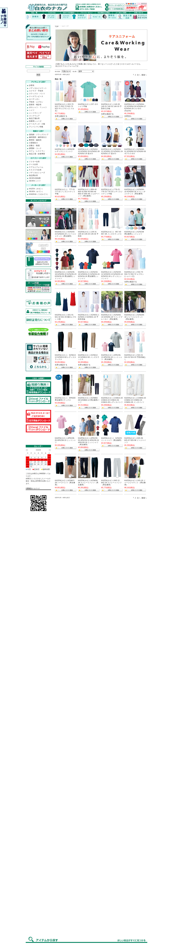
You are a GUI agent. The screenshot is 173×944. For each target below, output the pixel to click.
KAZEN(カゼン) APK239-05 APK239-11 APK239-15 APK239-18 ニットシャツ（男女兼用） (88, 441)
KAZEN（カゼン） (36, 189)
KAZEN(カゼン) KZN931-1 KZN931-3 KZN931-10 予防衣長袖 (88, 317)
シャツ (31, 110)
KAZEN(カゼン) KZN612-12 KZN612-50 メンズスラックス (88, 357)
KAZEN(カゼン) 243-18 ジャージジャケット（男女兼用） (135, 482)
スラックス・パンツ (37, 94)
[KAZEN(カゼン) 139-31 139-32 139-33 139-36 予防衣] (89, 218)
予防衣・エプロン (36, 102)
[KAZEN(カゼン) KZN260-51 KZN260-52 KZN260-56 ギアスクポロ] (135, 136)
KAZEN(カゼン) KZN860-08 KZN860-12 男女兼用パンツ (88, 400)
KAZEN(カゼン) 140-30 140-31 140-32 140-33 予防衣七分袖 (111, 106)
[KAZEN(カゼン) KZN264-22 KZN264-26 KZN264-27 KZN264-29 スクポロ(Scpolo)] (135, 91)
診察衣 (31, 85)
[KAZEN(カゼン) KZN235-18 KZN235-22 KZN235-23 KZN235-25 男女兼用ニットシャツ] (65, 259)
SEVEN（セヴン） (36, 191)
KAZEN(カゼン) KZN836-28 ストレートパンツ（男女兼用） (88, 482)
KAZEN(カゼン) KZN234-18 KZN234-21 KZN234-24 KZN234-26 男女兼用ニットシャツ (89, 275)
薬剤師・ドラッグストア (39, 135)
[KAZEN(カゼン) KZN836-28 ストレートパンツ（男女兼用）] (89, 467)
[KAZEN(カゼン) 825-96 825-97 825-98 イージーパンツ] (135, 425)
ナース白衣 (33, 164)
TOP (57, 26)
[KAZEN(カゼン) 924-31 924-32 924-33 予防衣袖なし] (135, 342)
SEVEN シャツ (35, 181)
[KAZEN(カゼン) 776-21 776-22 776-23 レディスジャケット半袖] (112, 176)
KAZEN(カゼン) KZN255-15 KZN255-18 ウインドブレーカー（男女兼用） (111, 317)
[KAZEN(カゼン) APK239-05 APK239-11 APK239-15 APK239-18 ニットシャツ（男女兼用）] (89, 425)
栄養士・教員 (34, 146)
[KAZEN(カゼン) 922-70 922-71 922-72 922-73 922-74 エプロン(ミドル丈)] (65, 91)
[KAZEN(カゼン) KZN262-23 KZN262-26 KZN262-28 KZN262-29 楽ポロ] (89, 136)
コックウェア (34, 116)
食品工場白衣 (34, 118)
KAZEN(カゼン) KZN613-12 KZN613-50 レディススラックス (65, 357)
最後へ (144, 75)
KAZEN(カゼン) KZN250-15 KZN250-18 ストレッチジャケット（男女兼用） (135, 191)
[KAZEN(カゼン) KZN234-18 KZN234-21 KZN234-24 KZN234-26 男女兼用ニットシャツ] (89, 259)
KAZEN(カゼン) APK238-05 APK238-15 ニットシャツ (65, 440)
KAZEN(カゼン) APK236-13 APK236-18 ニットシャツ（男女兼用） (111, 357)
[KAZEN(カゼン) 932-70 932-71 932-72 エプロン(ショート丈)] (135, 259)
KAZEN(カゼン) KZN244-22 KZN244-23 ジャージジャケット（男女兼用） (65, 234)
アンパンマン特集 (36, 127)
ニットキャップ (35, 113)
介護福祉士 (33, 143)
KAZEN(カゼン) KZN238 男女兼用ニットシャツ (134, 233)
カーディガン (34, 99)
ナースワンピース (36, 96)
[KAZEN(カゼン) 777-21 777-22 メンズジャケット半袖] (65, 176)
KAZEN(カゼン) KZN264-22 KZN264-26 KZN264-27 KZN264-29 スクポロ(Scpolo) (135, 107)
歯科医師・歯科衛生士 (38, 137)
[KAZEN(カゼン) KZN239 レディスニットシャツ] (65, 136)
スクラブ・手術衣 (36, 91)
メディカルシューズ (37, 173)
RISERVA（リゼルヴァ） (39, 194)
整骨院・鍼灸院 (35, 140)
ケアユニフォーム (36, 167)
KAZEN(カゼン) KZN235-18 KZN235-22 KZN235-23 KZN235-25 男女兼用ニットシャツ (65, 275)
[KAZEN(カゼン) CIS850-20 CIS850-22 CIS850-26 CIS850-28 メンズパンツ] (135, 385)
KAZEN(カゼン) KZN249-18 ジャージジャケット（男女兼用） (134, 317)
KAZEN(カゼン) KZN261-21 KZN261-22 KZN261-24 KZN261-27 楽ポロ (112, 151)
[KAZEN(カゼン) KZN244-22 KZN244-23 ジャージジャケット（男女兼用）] (65, 218)
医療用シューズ (35, 121)
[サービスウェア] (65, 385)
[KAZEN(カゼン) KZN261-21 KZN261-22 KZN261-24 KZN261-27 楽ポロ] (112, 136)
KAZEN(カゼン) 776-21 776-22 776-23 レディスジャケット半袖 (111, 191)
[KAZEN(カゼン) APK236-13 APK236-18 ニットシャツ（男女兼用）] (112, 342)
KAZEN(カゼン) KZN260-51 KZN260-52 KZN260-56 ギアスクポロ (135, 151)
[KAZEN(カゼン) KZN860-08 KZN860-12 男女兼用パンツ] (89, 385)
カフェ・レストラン (37, 151)
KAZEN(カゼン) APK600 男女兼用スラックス (65, 399)
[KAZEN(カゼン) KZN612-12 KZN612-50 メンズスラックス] (89, 342)
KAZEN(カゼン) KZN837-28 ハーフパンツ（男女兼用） (65, 482)
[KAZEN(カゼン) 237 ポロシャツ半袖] (89, 91)
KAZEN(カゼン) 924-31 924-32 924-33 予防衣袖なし (135, 357)
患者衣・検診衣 (35, 105)
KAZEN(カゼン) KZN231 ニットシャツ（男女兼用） (111, 439)
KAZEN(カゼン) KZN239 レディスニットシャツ (64, 150)
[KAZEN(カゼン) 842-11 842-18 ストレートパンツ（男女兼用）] (112, 467)
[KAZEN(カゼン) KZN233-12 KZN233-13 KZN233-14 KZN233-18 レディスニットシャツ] (112, 259)
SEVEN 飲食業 (35, 178)
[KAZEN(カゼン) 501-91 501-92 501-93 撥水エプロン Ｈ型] (65, 302)
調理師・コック (35, 148)
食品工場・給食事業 (37, 154)
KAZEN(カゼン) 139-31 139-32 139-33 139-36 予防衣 (88, 234)
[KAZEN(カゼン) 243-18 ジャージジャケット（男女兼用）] (135, 467)
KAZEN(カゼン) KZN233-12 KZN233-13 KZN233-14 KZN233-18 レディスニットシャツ (112, 275)
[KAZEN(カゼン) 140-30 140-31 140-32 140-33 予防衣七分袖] (112, 91)
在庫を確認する (61, 116)
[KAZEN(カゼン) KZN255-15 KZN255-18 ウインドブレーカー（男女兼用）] (112, 302)
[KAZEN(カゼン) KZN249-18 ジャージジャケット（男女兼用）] (135, 302)
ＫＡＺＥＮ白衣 (35, 170)
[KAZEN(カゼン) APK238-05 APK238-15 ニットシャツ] (65, 425)
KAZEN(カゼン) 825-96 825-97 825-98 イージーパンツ (135, 440)
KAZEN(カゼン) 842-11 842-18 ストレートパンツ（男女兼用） (111, 482)
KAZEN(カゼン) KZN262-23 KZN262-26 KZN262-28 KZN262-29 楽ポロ (89, 151)
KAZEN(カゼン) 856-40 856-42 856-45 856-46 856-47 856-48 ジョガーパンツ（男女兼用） (88, 192)
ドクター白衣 (34, 162)
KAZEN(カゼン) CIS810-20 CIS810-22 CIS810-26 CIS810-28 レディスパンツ (112, 400)
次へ (138, 75)
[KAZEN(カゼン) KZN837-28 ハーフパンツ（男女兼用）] (65, 467)
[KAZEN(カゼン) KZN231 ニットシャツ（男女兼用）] (112, 425)
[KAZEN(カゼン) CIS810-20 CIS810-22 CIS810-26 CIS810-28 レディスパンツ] (112, 385)
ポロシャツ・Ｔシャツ (38, 107)
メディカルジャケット (38, 88)
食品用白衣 (33, 175)
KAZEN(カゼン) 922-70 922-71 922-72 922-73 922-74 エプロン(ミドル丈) (64, 107)
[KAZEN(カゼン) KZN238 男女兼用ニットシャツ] (135, 218)
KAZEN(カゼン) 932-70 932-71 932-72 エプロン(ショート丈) (134, 274)
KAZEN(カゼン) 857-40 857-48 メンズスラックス (111, 233)
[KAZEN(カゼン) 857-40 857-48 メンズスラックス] (112, 218)
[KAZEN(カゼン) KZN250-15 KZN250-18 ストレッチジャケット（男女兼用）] (135, 176)
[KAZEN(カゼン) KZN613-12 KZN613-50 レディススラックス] (65, 342)
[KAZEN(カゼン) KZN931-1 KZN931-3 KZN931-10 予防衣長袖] (89, 302)
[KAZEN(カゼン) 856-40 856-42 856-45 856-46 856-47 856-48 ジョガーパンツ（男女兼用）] (89, 176)
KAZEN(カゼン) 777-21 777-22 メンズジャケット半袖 (65, 191)
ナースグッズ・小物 (37, 124)
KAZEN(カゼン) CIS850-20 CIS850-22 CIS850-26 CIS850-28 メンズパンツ (135, 400)
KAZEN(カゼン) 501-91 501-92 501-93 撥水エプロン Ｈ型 (65, 317)
